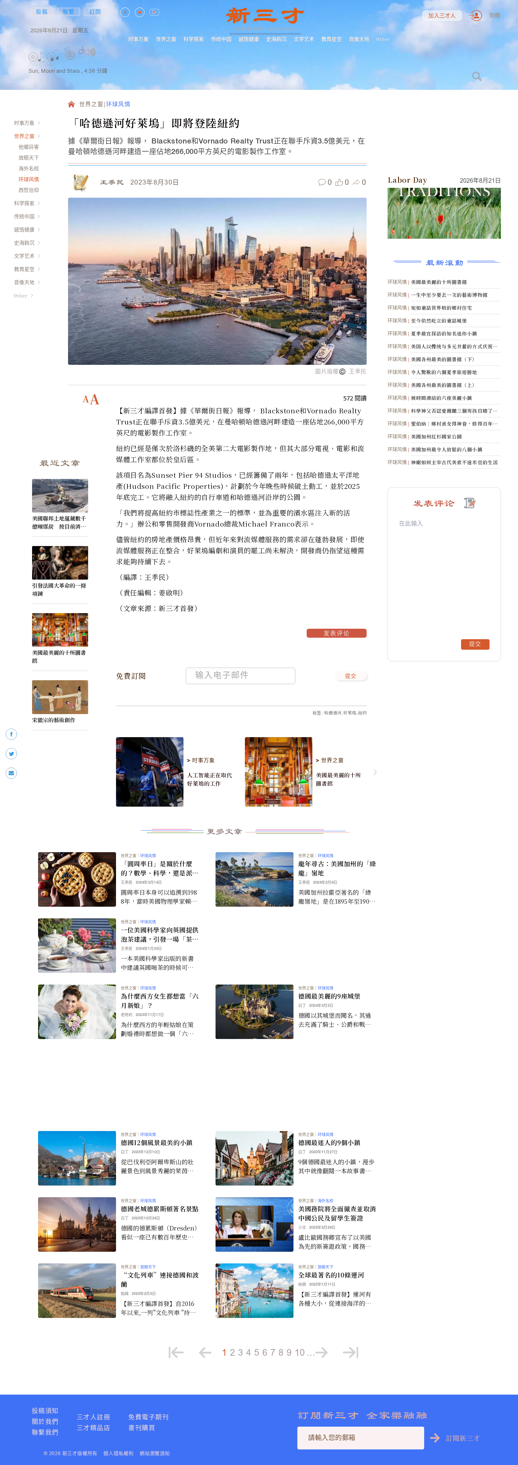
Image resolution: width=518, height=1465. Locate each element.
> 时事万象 (201, 760)
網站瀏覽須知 (155, 1453)
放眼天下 (29, 157)
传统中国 (221, 39)
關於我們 (45, 1421)
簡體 (494, 15)
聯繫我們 (45, 1432)
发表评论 (336, 634)
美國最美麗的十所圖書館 (59, 656)
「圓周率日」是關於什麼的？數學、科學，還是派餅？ (156, 868)
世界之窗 (166, 39)
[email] (11, 773)
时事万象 (138, 39)
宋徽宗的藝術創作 (53, 720)
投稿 (42, 12)
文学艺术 (304, 39)
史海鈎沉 (276, 39)
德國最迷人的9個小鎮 (329, 1142)
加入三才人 (442, 16)
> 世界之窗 (330, 760)
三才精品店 (93, 1428)
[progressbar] (104, 52)
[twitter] (11, 754)
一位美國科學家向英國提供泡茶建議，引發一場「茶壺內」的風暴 (160, 934)
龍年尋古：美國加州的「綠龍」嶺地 (337, 868)
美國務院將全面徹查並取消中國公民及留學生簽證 (337, 1213)
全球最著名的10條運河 (331, 1274)
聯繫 (69, 12)
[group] (70, 63)
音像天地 (359, 39)
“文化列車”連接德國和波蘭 (160, 1279)
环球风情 (29, 179)
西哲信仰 (29, 190)
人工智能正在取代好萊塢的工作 (209, 779)
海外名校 (29, 168)
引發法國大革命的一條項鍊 (59, 589)
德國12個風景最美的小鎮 (157, 1142)
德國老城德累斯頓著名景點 (160, 1208)
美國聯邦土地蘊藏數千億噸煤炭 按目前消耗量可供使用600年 (59, 522)
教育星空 (331, 39)
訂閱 (95, 12)
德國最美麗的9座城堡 (329, 995)
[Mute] (89, 52)
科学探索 (193, 39)
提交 (351, 676)
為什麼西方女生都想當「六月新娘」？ (160, 1000)
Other (383, 39)
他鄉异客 (29, 146)
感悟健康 (249, 39)
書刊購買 (141, 1428)
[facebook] (11, 734)
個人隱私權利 (118, 1453)
